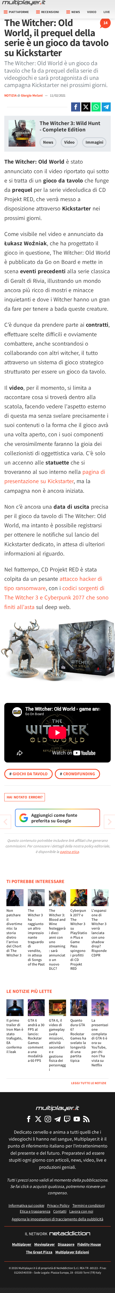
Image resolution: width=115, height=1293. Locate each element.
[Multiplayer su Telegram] (57, 1119)
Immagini (94, 142)
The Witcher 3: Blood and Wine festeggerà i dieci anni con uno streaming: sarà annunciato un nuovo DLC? (57, 939)
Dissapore (66, 1244)
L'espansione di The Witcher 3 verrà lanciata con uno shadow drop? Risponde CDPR (99, 933)
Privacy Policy (58, 1205)
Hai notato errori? (25, 797)
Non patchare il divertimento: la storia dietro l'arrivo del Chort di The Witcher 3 (14, 933)
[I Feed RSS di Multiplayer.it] (86, 1119)
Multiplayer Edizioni (72, 1251)
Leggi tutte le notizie (88, 1083)
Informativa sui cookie (26, 1205)
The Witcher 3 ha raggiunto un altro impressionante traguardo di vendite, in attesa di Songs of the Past (36, 937)
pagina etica (69, 851)
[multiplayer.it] (57, 1108)
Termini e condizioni (88, 1205)
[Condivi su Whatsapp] (96, 106)
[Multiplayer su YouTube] (77, 1119)
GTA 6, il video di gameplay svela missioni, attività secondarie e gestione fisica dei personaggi (57, 1045)
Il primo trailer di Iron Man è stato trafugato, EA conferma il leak (14, 1036)
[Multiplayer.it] (23, 2)
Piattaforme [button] (19, 12)
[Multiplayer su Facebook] (28, 1119)
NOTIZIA (10, 95)
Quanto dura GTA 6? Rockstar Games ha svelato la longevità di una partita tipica (78, 1040)
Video (91, 12)
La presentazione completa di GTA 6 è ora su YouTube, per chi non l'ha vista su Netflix (99, 1042)
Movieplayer (44, 1244)
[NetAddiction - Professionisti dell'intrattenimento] (69, 1234)
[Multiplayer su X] (38, 1119)
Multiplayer (21, 1244)
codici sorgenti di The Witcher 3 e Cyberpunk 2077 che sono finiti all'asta (56, 597)
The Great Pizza (39, 1251)
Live (106, 12)
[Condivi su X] (85, 106)
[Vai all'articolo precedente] (109, 821)
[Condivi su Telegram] (106, 106)
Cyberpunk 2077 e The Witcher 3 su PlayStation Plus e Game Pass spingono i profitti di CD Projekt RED (78, 939)
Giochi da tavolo (28, 774)
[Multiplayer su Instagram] (48, 1119)
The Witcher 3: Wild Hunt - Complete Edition (70, 126)
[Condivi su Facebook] (75, 106)
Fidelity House (89, 1244)
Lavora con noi (81, 1211)
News (48, 142)
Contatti (59, 1211)
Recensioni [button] (50, 12)
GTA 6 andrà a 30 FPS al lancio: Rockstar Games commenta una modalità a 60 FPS (36, 1040)
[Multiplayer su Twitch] (67, 1119)
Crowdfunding (77, 774)
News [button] (75, 12)
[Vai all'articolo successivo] (5, 821)
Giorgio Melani (32, 95)
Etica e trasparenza (35, 1211)
